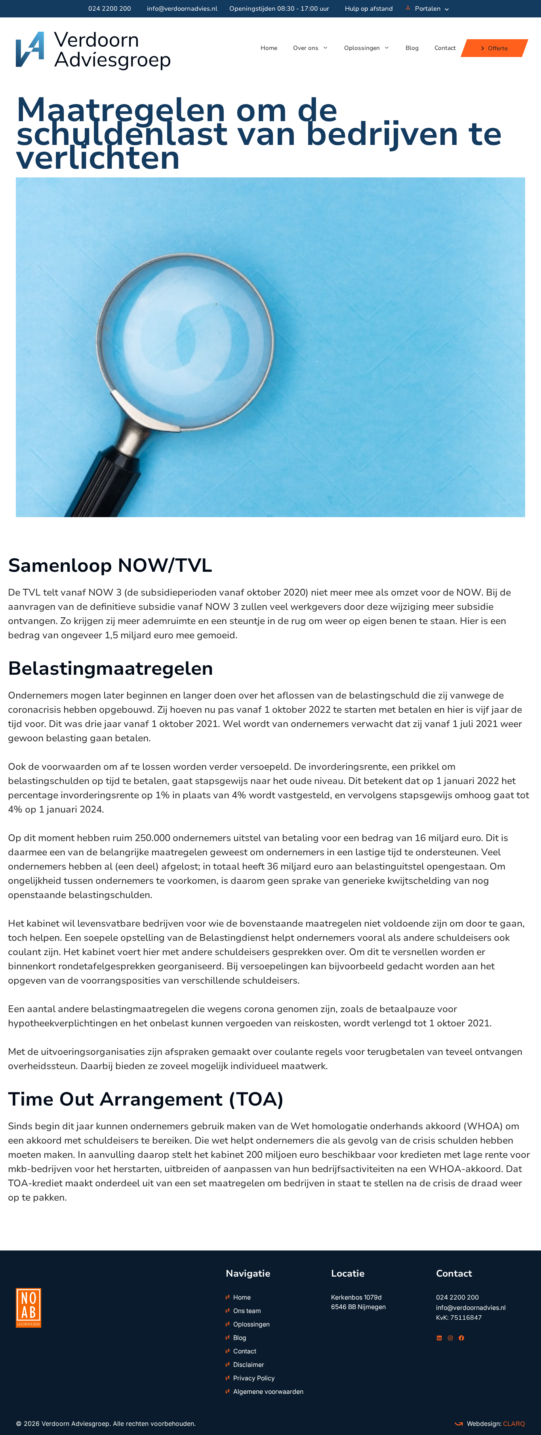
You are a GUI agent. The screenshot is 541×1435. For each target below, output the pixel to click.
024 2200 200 (109, 8)
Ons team (247, 1311)
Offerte (498, 48)
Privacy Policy (254, 1378)
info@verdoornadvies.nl (182, 8)
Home (269, 48)
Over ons (305, 48)
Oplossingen (362, 48)
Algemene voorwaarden (268, 1391)
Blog (412, 48)
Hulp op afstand (369, 8)
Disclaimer (248, 1364)
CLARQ (513, 1424)
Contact (445, 48)
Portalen (428, 8)
